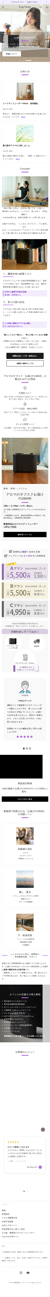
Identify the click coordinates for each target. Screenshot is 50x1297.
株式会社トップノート (21, 1282)
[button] (41, 7)
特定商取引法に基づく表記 (13, 1229)
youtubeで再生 (25, 799)
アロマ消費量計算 (9, 1218)
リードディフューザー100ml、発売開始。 (21, 103)
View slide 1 (21, 59)
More (23, 117)
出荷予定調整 (7, 1221)
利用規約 (5, 1214)
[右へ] (46, 2)
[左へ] (4, 2)
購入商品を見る (34, 1164)
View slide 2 (28, 59)
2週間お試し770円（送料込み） (25, 356)
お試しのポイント (9, 1225)
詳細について (11, 54)
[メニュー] (3, 7)
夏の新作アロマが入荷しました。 (17, 145)
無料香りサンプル (25, 534)
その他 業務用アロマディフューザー (18, 1233)
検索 (4, 1210)
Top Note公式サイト (10, 1236)
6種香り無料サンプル (25, 363)
